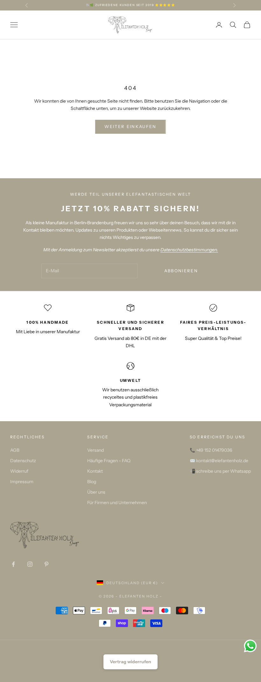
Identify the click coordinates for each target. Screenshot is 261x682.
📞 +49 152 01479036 (211, 450)
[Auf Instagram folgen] (30, 564)
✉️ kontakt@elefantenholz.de (219, 460)
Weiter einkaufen (130, 126)
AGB (14, 450)
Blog (91, 481)
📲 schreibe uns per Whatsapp (220, 471)
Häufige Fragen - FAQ (108, 460)
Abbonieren (181, 270)
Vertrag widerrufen (130, 662)
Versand (95, 450)
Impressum (21, 481)
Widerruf (19, 471)
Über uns (96, 492)
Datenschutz (23, 460)
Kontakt (95, 471)
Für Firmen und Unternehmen (117, 502)
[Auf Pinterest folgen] (46, 564)
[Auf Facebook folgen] (13, 564)
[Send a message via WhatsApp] (250, 645)
